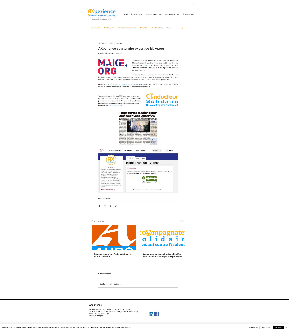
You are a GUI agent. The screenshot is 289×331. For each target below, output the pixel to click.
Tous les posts (95, 28)
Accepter (278, 327)
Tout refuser (265, 327)
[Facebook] (156, 314)
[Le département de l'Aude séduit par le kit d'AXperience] (114, 237)
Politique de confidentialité (121, 327)
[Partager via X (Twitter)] (105, 206)
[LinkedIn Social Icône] (151, 314)
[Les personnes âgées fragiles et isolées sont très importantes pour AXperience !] (162, 237)
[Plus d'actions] (177, 43)
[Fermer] (286, 327)
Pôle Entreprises (109, 28)
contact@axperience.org (111, 311)
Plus (168, 28)
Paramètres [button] (253, 327)
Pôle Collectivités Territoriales (127, 28)
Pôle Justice (143, 28)
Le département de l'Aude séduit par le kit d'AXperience (113, 255)
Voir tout (182, 221)
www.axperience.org (130, 311)
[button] (136, 13)
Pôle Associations (157, 28)
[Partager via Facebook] (99, 206)
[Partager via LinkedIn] (110, 206)
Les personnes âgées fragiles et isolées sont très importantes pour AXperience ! (162, 255)
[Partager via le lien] (116, 206)
